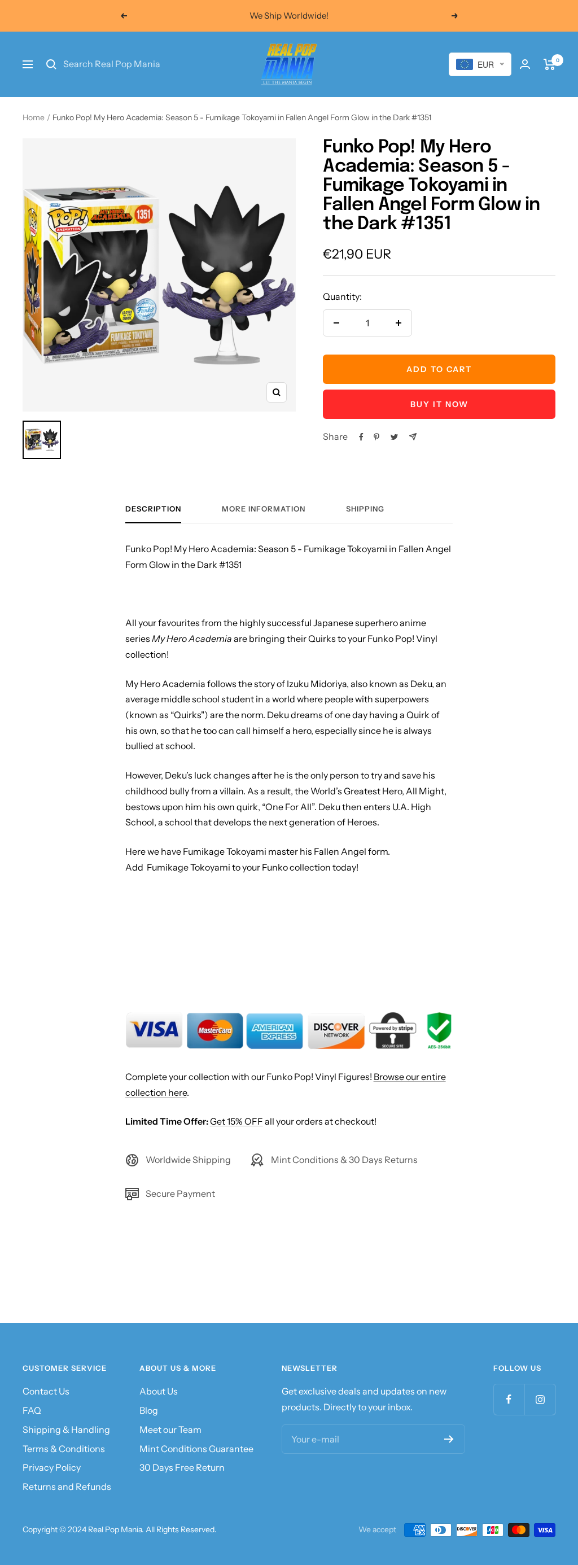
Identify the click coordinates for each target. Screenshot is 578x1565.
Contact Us (46, 1391)
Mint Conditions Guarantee (196, 1448)
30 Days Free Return (182, 1467)
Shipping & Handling (66, 1429)
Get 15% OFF (236, 1121)
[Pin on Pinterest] (376, 437)
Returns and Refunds (67, 1486)
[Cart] (549, 64)
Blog (148, 1410)
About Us (158, 1391)
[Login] (525, 64)
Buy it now (439, 404)
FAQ (32, 1410)
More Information (263, 508)
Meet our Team (170, 1429)
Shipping (365, 508)
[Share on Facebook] (361, 437)
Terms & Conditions (64, 1448)
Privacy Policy (52, 1467)
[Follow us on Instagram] (539, 1399)
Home (34, 117)
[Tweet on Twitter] (394, 437)
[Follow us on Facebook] (508, 1399)
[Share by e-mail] (413, 436)
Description (153, 508)
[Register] (449, 1439)
